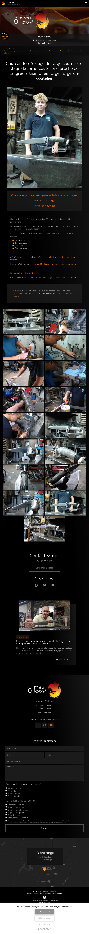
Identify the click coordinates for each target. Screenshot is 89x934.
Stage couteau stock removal (19, 810)
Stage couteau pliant (16, 812)
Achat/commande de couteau (19, 818)
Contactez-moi (44, 43)
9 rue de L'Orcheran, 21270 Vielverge (45, 40)
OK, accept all (45, 912)
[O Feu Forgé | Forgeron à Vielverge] (3, 3)
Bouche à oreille (14, 796)
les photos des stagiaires (29, 273)
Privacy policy (45, 929)
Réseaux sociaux (14, 788)
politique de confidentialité (59, 822)
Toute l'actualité (60, 659)
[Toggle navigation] (86, 3)
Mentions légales (32, 893)
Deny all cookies (45, 918)
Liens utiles (51, 893)
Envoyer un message (44, 568)
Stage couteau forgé (16, 807)
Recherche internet (15, 791)
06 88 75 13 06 (44, 37)
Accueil (4, 49)
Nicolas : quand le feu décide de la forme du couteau (40, 642)
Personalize (45, 924)
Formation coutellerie (16, 805)
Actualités (12, 49)
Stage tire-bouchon (15, 815)
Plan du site (43, 893)
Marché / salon (14, 793)
